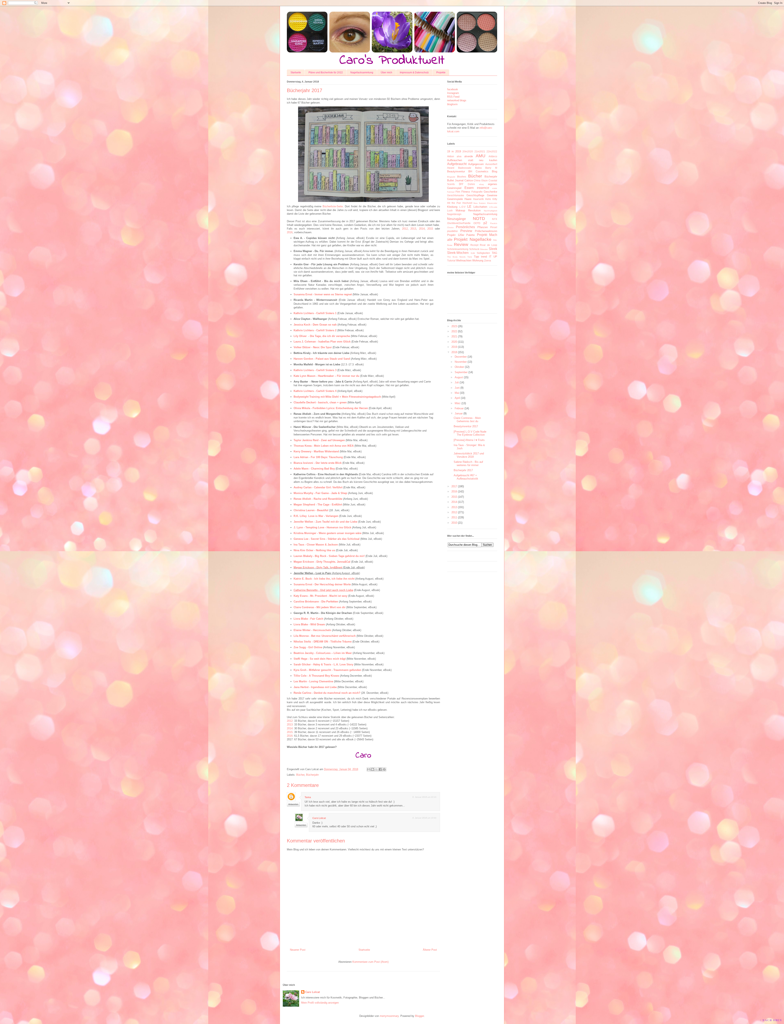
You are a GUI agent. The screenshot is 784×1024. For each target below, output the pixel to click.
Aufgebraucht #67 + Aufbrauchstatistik (466, 477)
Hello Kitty (491, 199)
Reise (449, 245)
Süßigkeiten (483, 253)
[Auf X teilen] (376, 769)
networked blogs (456, 100)
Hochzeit (467, 203)
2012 (405, 228)
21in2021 (479, 151)
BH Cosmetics (478, 171)
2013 (413, 228)
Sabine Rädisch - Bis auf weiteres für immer (468, 463)
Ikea (475, 203)
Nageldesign (454, 214)
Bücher (300, 774)
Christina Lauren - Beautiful (311, 510)
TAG (494, 252)
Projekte (440, 72)
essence (483, 188)
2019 (454, 346)
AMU (480, 155)
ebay (481, 184)
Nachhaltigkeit (490, 211)
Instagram (453, 93)
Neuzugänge (456, 219)
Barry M (491, 167)
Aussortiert (491, 164)
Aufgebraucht (457, 164)
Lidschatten (480, 206)
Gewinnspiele (455, 199)
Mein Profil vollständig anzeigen (320, 1002)
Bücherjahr (312, 774)
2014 (422, 228)
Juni (457, 387)
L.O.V (462, 206)
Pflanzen (482, 227)
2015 (430, 228)
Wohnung (477, 260)
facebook (452, 89)
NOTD (479, 218)
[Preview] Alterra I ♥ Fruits (469, 440)
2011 (454, 517)
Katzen (482, 203)
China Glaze (481, 180)
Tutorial (451, 260)
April (457, 397)
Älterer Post (430, 949)
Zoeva (487, 260)
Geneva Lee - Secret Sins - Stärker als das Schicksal (327, 538)
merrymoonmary (389, 1015)
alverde (468, 156)
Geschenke (490, 191)
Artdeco (493, 156)
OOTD (476, 223)
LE (469, 206)
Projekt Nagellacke (472, 239)
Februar (459, 408)
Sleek (493, 249)
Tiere (469, 257)
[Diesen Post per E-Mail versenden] (369, 769)
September (461, 372)
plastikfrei (452, 231)
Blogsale (451, 177)
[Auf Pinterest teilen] (384, 769)
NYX (494, 219)
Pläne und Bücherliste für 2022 (325, 72)
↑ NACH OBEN (771, 1020)
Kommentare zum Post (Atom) (370, 961)
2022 (454, 331)
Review (461, 244)
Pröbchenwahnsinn (486, 231)
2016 (290, 232)
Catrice (468, 180)
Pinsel (493, 227)
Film (457, 191)
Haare (467, 199)
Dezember (461, 356)
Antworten (293, 804)
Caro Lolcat (319, 818)
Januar (459, 413)
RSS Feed (453, 96)
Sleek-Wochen (458, 252)
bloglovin (452, 104)
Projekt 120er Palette (461, 234)
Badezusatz (464, 167)
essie (494, 188)
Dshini (471, 184)
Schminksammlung (457, 249)
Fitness (465, 191)
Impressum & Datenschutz (414, 72)
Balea (478, 167)
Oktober (459, 366)
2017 (454, 486)
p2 (485, 223)
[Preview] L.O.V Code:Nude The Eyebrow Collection (470, 433)
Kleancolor (492, 203)
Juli (457, 382)
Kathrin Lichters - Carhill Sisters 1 (315, 313)
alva (459, 156)
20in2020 (467, 151)
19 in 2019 (454, 151)
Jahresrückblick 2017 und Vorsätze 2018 (469, 455)
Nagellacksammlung (361, 72)
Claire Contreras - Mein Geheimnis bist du (467, 419)
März (458, 403)
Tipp (476, 256)
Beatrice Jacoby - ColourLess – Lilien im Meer (323, 653)
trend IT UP (489, 256)
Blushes (461, 176)
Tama (308, 797)
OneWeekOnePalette (459, 223)
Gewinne (492, 195)
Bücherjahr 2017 (463, 470)
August (459, 377)
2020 (454, 341)
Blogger (419, 1015)
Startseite (296, 72)
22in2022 (492, 151)
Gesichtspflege (475, 195)
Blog (494, 171)
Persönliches (465, 227)
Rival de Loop (488, 245)
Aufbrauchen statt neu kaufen (472, 160)
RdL (495, 240)
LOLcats (493, 207)
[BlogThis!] (373, 769)
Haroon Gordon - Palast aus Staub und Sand (322, 358)
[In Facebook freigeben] (380, 769)
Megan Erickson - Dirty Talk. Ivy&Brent (318, 567)
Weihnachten (463, 260)
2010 (454, 522)
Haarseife (478, 199)
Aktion (450, 156)
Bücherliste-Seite (333, 206)
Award (450, 167)
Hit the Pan (454, 203)
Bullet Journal (455, 180)
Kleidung (452, 206)
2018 (454, 352)
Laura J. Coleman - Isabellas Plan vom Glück (322, 341)
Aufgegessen (476, 164)
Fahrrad (450, 192)
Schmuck (474, 249)
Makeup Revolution (468, 210)
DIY (461, 184)
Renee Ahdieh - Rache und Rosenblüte (318, 498)
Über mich (386, 72)
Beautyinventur (456, 171)
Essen (469, 188)
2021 (454, 336)
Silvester (484, 249)
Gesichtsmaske (455, 195)
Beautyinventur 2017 (466, 426)
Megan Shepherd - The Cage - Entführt (318, 504)
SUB (473, 253)
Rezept (474, 245)
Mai (457, 392)
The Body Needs (456, 257)
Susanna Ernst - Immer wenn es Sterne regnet (323, 294)
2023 (454, 326)
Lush (450, 210)
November (461, 361)
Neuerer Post (297, 949)
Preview (466, 231)
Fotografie (477, 191)
